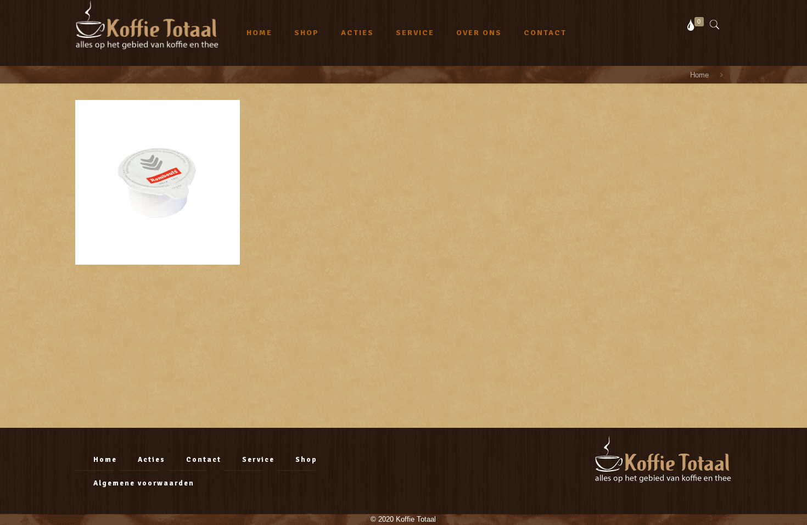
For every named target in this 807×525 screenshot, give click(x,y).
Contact (203, 459)
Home (105, 459)
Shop (306, 459)
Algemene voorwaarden (143, 483)
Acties (151, 459)
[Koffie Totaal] (147, 24)
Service (258, 459)
